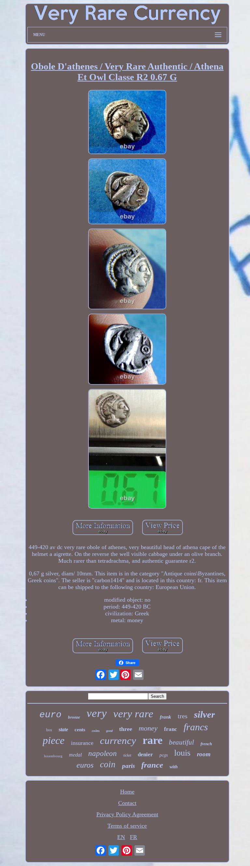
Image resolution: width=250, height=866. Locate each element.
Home (127, 791)
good (109, 731)
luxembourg (53, 756)
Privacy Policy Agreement (127, 814)
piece (53, 740)
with (174, 766)
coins (96, 731)
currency (118, 740)
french (206, 743)
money (148, 728)
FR (133, 837)
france (152, 764)
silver (204, 714)
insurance (82, 743)
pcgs (164, 755)
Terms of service (127, 825)
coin (108, 764)
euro (50, 715)
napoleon (102, 753)
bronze (74, 717)
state (63, 729)
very (97, 713)
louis (182, 753)
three (125, 729)
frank (165, 717)
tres (183, 716)
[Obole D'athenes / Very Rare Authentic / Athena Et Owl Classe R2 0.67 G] (127, 123)
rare (152, 740)
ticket (127, 755)
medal (75, 755)
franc (170, 729)
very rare (133, 714)
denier (145, 754)
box (49, 730)
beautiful (181, 742)
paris (128, 765)
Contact (127, 803)
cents (80, 729)
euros (84, 765)
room (204, 754)
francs (196, 727)
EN (121, 837)
